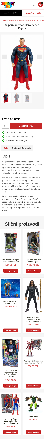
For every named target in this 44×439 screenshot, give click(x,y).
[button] (11, 13)
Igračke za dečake (15, 20)
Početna (5, 20)
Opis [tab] (6, 148)
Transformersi (26, 20)
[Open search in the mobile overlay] (34, 5)
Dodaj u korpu (26, 126)
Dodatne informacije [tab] (21, 148)
